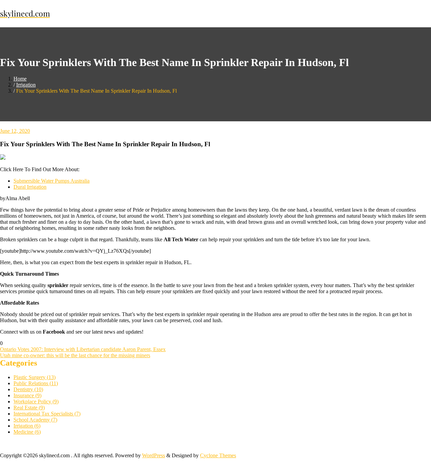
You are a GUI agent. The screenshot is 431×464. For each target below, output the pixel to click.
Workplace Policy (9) (36, 401)
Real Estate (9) (29, 407)
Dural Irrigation (29, 187)
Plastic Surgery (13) (34, 377)
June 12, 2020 (15, 131)
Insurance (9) (27, 395)
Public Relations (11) (35, 383)
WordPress (153, 455)
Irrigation (26, 85)
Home (20, 79)
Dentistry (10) (28, 389)
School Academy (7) (35, 420)
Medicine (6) (27, 432)
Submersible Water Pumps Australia (51, 181)
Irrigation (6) (26, 426)
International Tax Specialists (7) (46, 413)
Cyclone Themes (218, 455)
